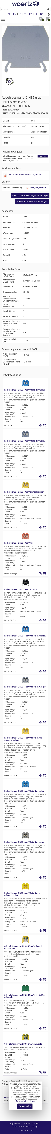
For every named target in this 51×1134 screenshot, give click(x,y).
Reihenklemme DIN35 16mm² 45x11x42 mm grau (25, 687)
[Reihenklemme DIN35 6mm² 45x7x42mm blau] (25, 787)
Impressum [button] (15, 1123)
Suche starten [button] (48, 9)
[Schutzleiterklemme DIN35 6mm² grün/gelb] (25, 1040)
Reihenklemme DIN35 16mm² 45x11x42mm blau (25, 636)
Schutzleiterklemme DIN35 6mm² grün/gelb (23, 1044)
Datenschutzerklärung (25, 1101)
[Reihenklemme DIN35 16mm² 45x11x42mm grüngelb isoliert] (25, 734)
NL (36, 14)
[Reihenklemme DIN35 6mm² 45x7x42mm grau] (25, 838)
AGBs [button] (37, 1123)
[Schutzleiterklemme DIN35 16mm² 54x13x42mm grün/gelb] (25, 991)
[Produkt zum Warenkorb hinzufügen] (44, 425)
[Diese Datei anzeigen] (5, 175)
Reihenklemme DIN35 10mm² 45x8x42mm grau (24, 441)
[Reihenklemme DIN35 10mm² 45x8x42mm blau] (25, 386)
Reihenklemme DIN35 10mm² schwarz (20, 589)
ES (30, 14)
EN (14, 14)
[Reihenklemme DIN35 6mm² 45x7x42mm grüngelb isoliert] (25, 889)
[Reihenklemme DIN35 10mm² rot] (25, 539)
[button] (3, 19)
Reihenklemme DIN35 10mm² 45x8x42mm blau (24, 390)
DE (9, 14)
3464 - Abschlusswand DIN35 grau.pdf (25, 174)
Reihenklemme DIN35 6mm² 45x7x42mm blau (24, 791)
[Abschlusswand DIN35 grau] (25, 49)
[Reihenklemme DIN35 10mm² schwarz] (25, 585)
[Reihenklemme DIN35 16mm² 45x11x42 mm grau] (25, 683)
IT (20, 14)
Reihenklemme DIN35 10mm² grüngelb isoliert (24, 492)
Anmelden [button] (49, 14)
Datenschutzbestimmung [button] (25, 1126)
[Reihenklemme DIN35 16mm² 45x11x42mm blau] (25, 632)
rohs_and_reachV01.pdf (39, 188)
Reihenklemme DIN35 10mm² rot (18, 543)
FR (25, 14)
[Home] (25, 4)
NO (42, 14)
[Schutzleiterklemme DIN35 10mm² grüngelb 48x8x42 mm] (25, 942)
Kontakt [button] (27, 1123)
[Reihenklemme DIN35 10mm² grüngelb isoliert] (25, 488)
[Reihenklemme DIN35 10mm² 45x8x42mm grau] (25, 437)
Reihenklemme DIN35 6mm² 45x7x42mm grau (24, 842)
